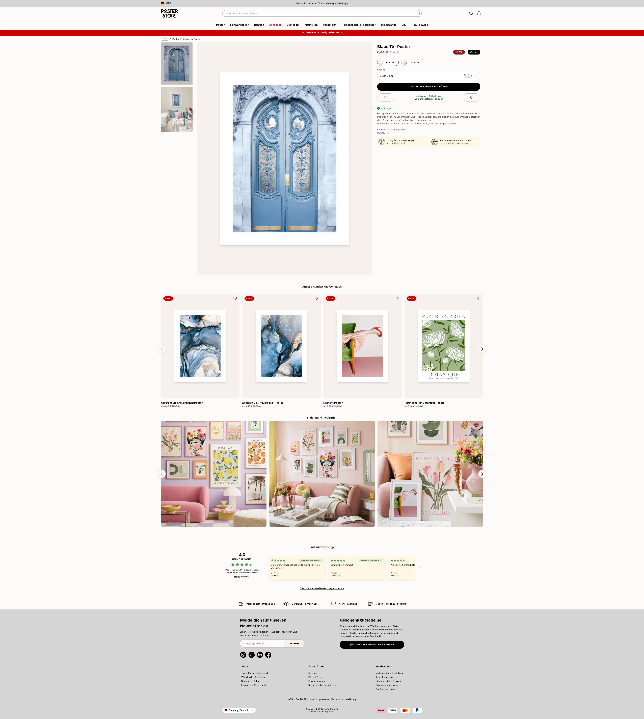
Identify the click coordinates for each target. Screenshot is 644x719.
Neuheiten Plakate (251, 681)
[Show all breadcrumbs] (164, 39)
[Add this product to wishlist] (471, 97)
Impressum (322, 699)
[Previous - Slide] (162, 349)
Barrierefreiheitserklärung (322, 685)
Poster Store (329, 709)
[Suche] (419, 13)
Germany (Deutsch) (239, 710)
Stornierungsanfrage (387, 685)
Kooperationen (316, 681)
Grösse (381, 69)
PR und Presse (316, 677)
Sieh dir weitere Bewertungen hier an (322, 588)
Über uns (313, 673)
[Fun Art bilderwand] (213, 474)
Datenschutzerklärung (343, 699)
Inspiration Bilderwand (253, 685)
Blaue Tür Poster (192, 39)
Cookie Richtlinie (305, 699)
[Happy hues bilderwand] (430, 474)
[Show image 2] (177, 109)
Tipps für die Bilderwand (254, 673)
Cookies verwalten (386, 689)
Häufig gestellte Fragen (388, 681)
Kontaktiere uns (384, 677)
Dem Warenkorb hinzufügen (429, 86)
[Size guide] (385, 97)
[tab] (471, 13)
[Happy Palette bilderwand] (322, 474)
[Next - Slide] (482, 349)
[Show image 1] (177, 63)
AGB (290, 699)
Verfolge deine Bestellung (389, 673)
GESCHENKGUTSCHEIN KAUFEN (375, 644)
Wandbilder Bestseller (253, 677)
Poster (175, 39)
